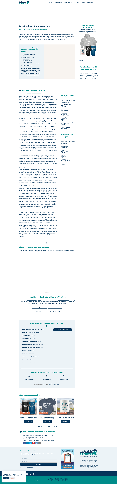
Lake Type (24, 329)
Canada (29, 93)
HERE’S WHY (51, 435)
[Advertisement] (58, 14)
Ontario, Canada (36, 93)
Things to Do (26, 59)
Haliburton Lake (47, 379)
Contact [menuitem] (57, 473)
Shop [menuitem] (83, 2)
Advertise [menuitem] (62, 473)
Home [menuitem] (51, 2)
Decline (12, 478)
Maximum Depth (26, 353)
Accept (6, 478)
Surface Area (25, 335)
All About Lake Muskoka (29, 54)
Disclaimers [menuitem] (84, 473)
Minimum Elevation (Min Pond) (30, 344)
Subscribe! (38, 464)
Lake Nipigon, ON (29, 379)
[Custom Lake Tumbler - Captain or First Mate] (28, 406)
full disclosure (67, 80)
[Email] (33, 474)
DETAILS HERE (55, 434)
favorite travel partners (33, 75)
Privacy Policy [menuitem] (69, 473)
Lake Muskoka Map (27, 62)
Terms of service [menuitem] (77, 473)
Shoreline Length (26, 338)
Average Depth (26, 350)
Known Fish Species (27, 60)
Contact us (87, 78)
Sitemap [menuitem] (91, 473)
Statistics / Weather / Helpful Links (31, 64)
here (48, 292)
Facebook (50, 438)
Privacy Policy (30, 467)
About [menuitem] (52, 473)
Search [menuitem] (48, 473)
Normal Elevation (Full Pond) (29, 341)
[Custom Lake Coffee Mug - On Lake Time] (65, 406)
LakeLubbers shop (89, 29)
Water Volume (26, 356)
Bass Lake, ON (64, 379)
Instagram (57, 438)
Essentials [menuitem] (90, 2)
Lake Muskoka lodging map (34, 300)
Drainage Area (25, 359)
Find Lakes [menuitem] (58, 2)
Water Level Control (27, 332)
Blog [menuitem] (78, 2)
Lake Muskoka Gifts (27, 65)
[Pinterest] (30, 474)
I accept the (27, 467)
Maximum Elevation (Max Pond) (30, 347)
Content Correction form (54, 384)
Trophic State (25, 363)
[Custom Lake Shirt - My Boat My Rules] (47, 406)
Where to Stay (26, 55)
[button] (24, 443)
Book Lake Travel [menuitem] (69, 2)
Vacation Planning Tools (28, 57)
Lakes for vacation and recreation (31, 480)
